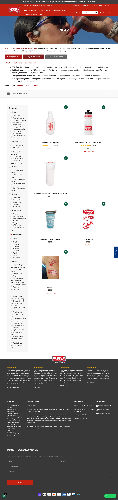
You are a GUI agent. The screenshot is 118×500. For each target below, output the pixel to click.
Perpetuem (17, 133)
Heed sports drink (19, 129)
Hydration (15, 142)
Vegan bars (17, 206)
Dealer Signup (11, 424)
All (8, 94)
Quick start (77, 5)
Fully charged (17, 131)
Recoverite (17, 198)
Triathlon (16, 246)
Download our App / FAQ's (15, 417)
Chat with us (110, 496)
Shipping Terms (11, 409)
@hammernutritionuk (104, 409)
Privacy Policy (11, 430)
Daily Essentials (18, 216)
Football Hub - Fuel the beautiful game (17, 345)
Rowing (15, 253)
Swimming (16, 248)
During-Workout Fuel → (33, 57)
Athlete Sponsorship (13, 422)
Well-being (17, 225)
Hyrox (15, 255)
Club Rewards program (14, 436)
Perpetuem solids (19, 136)
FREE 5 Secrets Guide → (56, 57)
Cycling (15, 242)
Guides (14, 261)
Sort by (15, 93)
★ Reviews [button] (116, 252)
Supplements (16, 210)
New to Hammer (18, 118)
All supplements (18, 227)
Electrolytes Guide (19, 285)
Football (16, 251)
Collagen (16, 204)
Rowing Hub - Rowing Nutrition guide (17, 338)
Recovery (15, 194)
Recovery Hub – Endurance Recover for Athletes (17, 325)
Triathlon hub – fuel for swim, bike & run (17, 314)
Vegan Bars (17, 125)
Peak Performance (19, 218)
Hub (13, 293)
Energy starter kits (19, 120)
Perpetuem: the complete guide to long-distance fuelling (18, 280)
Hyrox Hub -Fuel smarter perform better (17, 332)
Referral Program (12, 419)
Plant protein (17, 200)
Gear (13, 231)
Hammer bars (17, 122)
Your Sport (15, 238)
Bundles (14, 167)
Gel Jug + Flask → (13, 57)
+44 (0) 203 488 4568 (85, 405)
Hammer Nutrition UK (104, 405)
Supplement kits (18, 214)
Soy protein (17, 202)
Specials (86, 5)
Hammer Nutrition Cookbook (15, 434)
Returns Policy (11, 411)
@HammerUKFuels (104, 413)
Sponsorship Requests (13, 421)
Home (101, 5)
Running (16, 244)
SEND (20, 482)
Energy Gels (17, 127)
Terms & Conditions (13, 432)
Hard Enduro (17, 257)
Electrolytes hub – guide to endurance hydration (18, 303)
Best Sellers (17, 116)
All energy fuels (18, 138)
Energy (14, 112)
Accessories (17, 234)
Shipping (107, 5)
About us (94, 5)
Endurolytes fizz (18, 145)
